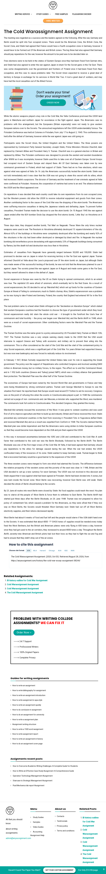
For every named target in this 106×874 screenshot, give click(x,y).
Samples (36, 822)
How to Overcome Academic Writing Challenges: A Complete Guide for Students (45, 766)
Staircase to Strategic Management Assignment (32, 781)
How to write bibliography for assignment (29, 690)
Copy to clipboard (18, 560)
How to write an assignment (23, 685)
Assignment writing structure (24, 724)
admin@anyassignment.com (18, 838)
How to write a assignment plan (25, 719)
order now (53, 102)
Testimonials (62, 821)
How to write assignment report (25, 734)
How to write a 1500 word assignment (27, 729)
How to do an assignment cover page (27, 744)
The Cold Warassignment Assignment (25, 592)
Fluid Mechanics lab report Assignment (28, 785)
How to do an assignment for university (28, 715)
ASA (59, 551)
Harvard (43, 551)
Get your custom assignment (59, 870)
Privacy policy (62, 826)
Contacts (60, 816)
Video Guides (38, 827)
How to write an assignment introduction (28, 695)
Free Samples (61, 14)
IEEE (66, 551)
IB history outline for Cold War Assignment (27, 580)
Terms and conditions (65, 831)
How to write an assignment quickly (26, 705)
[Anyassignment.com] (53, 9)
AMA (72, 551)
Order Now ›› (24, 632)
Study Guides (42, 14)
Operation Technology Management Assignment (33, 776)
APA (28, 551)
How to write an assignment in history (27, 739)
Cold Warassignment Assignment (23, 584)
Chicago (52, 551)
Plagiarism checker (81, 14)
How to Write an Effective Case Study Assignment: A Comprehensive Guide (43, 771)
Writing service (22, 14)
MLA (35, 551)
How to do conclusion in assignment (26, 710)
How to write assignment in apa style (27, 700)
